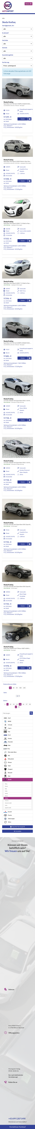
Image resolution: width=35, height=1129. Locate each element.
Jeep (9, 745)
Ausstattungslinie (7, 55)
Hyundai (10, 742)
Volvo (9, 822)
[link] (29, 118)
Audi (9, 718)
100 (20, 688)
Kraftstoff (5, 33)
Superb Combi (8, 807)
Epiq (6, 788)
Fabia (6, 791)
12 (10, 704)
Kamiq (6, 793)
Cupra (9, 728)
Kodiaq (6, 798)
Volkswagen (11, 818)
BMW (9, 721)
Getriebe (5, 40)
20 (13, 688)
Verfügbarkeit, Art (8, 25)
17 (26, 704)
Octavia (6, 800)
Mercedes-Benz (12, 752)
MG (9, 755)
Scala (6, 805)
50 (17, 688)
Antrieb (4, 47)
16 (23, 704)
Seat (9, 776)
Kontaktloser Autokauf (18, 1127)
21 (19, 707)
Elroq (6, 783)
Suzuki (10, 811)
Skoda (9, 779)
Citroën (10, 725)
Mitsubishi (11, 759)
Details (23, 119)
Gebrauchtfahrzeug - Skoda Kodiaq (17, 165)
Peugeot (10, 769)
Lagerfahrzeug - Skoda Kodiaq (17, 404)
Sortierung (5, 62)
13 (13, 704)
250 (24, 688)
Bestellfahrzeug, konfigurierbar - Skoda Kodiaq (17, 105)
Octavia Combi (8, 803)
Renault (10, 772)
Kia (9, 748)
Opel (9, 765)
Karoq (6, 795)
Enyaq (6, 786)
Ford (9, 735)
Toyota (10, 815)
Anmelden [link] (18, 831)
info (3, 18)
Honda (10, 738)
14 (17, 704)
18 (30, 704)
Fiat (9, 731)
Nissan (10, 762)
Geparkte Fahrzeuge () (18, 826)
